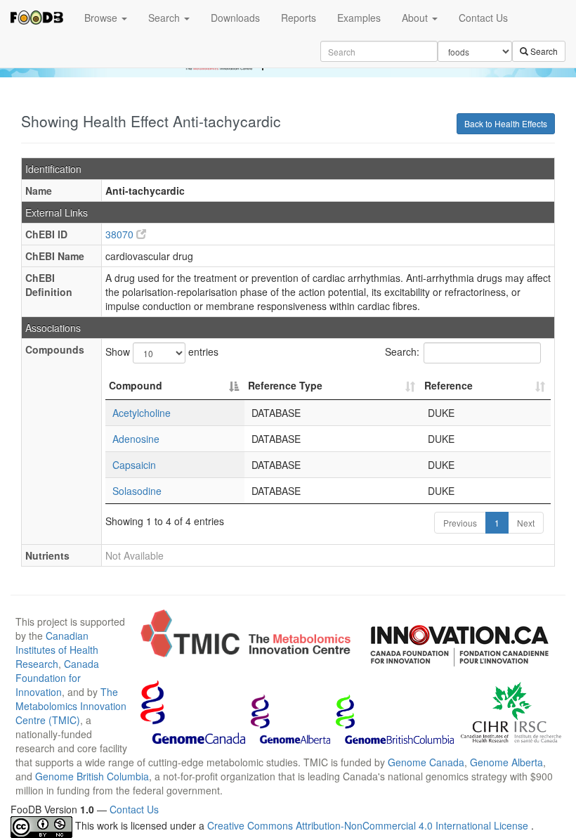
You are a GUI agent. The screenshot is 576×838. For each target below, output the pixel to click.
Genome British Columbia (92, 776)
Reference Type (285, 385)
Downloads (235, 18)
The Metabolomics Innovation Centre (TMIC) (70, 706)
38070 (120, 234)
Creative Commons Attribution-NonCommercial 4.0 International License (369, 826)
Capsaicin (134, 465)
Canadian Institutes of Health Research (56, 649)
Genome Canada (426, 762)
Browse (102, 18)
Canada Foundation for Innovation (57, 678)
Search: (402, 351)
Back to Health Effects (505, 123)
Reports (298, 18)
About (416, 18)
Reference (448, 385)
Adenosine (135, 439)
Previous (460, 523)
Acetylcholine (141, 413)
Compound (135, 385)
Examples (359, 18)
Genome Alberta (506, 762)
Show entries (161, 351)
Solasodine (137, 491)
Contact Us (483, 18)
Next (526, 523)
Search (165, 18)
